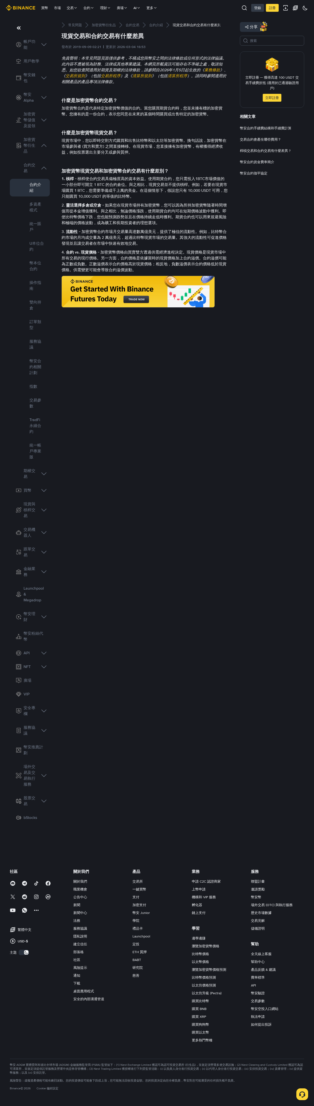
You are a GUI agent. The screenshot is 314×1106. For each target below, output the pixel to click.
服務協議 (80, 928)
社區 (76, 960)
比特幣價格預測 (204, 977)
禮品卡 (137, 928)
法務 (76, 920)
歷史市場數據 (261, 913)
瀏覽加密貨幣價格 (205, 946)
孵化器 (197, 905)
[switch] (24, 952)
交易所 (137, 881)
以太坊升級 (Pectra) (207, 993)
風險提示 (80, 967)
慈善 (135, 975)
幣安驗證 (258, 993)
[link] (30, 44)
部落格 (78, 952)
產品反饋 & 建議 (263, 969)
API (253, 985)
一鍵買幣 (139, 889)
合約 (86, 8)
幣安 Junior (141, 913)
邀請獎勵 (258, 889)
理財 (103, 8)
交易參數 (258, 1001)
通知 (76, 975)
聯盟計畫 (258, 881)
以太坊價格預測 (204, 985)
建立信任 (80, 944)
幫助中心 (258, 962)
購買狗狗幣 (200, 1024)
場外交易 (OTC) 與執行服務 (272, 905)
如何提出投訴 (261, 1024)
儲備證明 (258, 928)
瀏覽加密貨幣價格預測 (209, 969)
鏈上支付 (199, 913)
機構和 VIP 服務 (204, 897)
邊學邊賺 (199, 938)
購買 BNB (199, 1009)
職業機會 (80, 889)
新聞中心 (80, 913)
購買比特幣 (200, 1001)
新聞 (76, 905)
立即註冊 (272, 98)
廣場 (120, 8)
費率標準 (258, 977)
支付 (135, 897)
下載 (76, 983)
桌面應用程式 (83, 991)
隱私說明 (80, 936)
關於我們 (80, 881)
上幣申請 (199, 889)
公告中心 (80, 897)
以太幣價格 (200, 962)
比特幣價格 (200, 954)
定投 (135, 944)
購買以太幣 (200, 1032)
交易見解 (258, 920)
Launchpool (141, 936)
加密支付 (139, 905)
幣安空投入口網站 (264, 1009)
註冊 (272, 8)
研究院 (137, 967)
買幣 (44, 8)
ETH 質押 (139, 952)
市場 (57, 8)
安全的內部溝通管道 (88, 999)
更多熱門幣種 (202, 1040)
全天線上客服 (261, 954)
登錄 (257, 8)
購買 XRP (199, 1016)
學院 (135, 920)
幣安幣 (256, 897)
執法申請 (258, 1016)
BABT (136, 960)
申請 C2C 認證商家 (206, 881)
